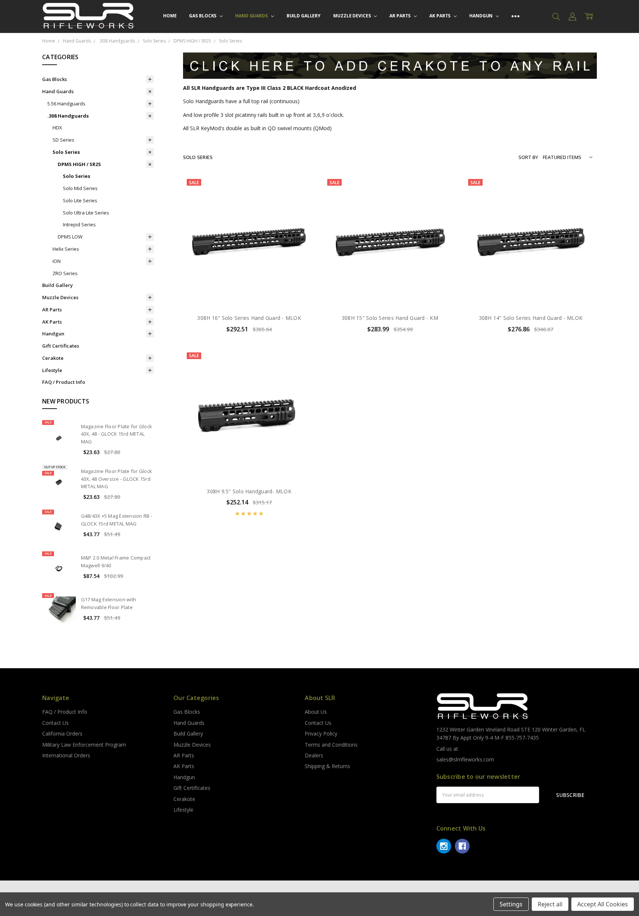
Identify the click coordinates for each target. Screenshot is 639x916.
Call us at (447, 748)
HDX (57, 127)
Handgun (481, 16)
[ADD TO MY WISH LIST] (302, 212)
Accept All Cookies (602, 904)
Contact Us (55, 722)
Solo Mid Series (80, 188)
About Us (316, 711)
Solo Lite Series (80, 200)
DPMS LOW (70, 236)
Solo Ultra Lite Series (86, 212)
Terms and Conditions (331, 744)
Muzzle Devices (352, 16)
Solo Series (66, 152)
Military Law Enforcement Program (84, 744)
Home (170, 16)
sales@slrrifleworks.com (465, 759)
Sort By (528, 157)
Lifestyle (52, 370)
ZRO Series (65, 273)
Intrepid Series (79, 224)
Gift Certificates (60, 345)
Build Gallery (304, 16)
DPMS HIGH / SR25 (79, 164)
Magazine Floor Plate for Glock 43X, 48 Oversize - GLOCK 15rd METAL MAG (116, 479)
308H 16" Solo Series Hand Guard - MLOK (249, 317)
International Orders (66, 755)
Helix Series (66, 249)
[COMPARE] (302, 200)
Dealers (314, 755)
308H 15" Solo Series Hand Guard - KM (390, 317)
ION (57, 261)
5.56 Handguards (66, 103)
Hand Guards (252, 16)
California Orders (62, 733)
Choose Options (249, 292)
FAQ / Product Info (63, 382)
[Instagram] (443, 846)
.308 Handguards (68, 115)
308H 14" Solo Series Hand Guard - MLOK (531, 317)
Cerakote (53, 358)
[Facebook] (462, 846)
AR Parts (400, 16)
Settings (511, 904)
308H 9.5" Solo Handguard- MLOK (249, 491)
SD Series (63, 139)
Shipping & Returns (327, 766)
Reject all (550, 904)
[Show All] (515, 16)
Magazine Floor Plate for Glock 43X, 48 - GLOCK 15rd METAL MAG (116, 434)
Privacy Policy (321, 733)
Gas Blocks (203, 16)
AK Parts (440, 16)
